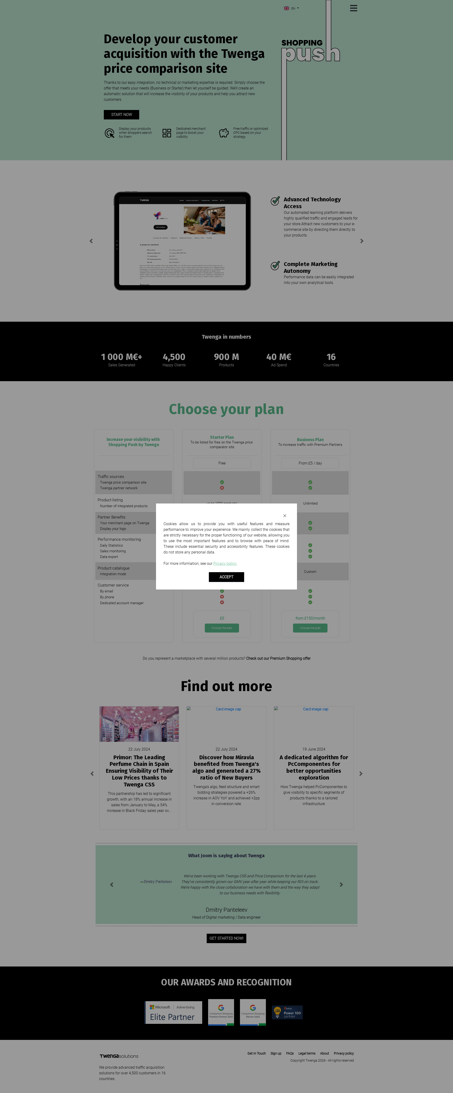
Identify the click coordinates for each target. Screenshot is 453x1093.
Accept (227, 577)
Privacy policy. (225, 563)
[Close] (284, 516)
